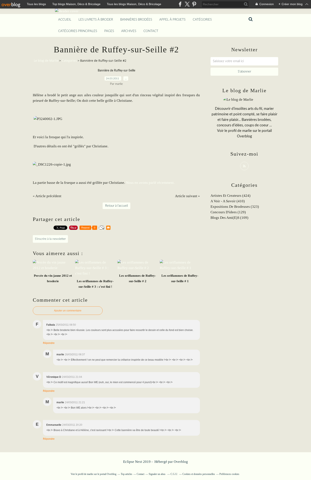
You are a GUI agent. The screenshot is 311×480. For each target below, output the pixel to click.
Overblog (181, 462)
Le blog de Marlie (46, 61)
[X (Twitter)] (187, 4)
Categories (69, 61)
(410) (228, 201)
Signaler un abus (157, 474)
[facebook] (180, 4)
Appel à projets (172, 19)
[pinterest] (194, 4)
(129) (228, 212)
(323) (235, 207)
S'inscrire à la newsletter (50, 238)
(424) (230, 196)
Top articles (126, 474)
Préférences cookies (229, 474)
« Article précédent (47, 196)
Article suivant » (187, 196)
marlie (247, 131)
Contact (150, 31)
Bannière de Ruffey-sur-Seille (116, 70)
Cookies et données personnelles (198, 474)
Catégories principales (77, 31)
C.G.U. (174, 474)
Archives (128, 31)
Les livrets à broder (95, 19)
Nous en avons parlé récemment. (150, 183)
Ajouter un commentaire (67, 310)
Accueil (64, 19)
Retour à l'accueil (116, 205)
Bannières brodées (136, 19)
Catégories (202, 19)
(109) (229, 218)
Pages (109, 31)
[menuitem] (64, 19)
